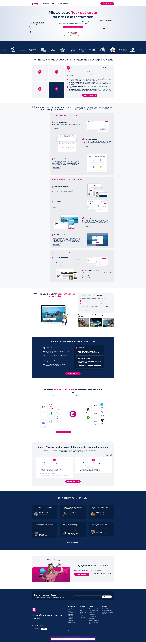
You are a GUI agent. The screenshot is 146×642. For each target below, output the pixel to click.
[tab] (40, 73)
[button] (110, 1)
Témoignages (58, 3)
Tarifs (53, 3)
